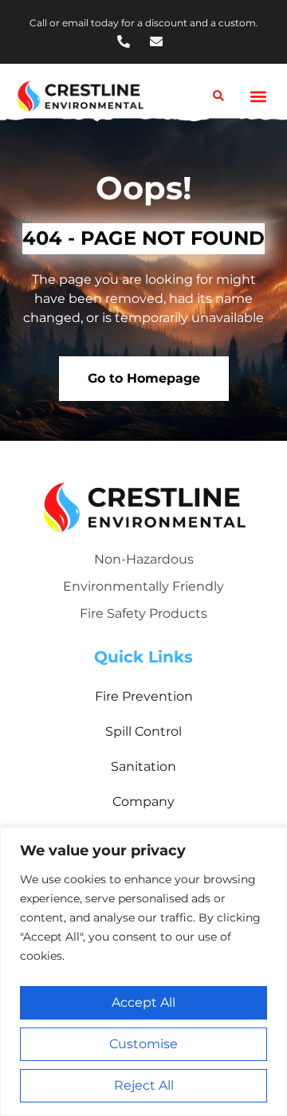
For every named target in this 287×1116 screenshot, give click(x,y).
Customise (143, 1043)
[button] (258, 97)
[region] (143, 971)
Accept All (143, 1002)
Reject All (144, 1085)
